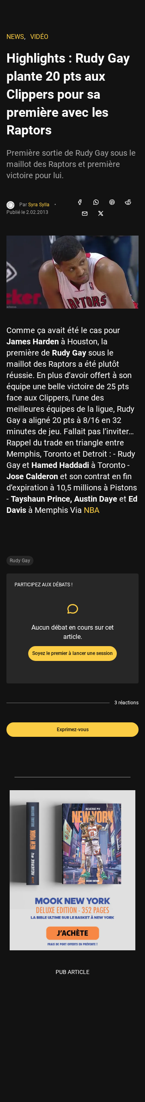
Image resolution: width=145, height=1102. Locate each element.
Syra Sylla (39, 204)
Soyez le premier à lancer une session (72, 653)
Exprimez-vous (73, 729)
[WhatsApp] (96, 202)
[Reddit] (128, 202)
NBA (91, 510)
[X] (100, 214)
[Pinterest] (112, 202)
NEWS (15, 37)
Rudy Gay (20, 560)
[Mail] (84, 214)
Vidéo (39, 37)
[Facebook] (79, 202)
